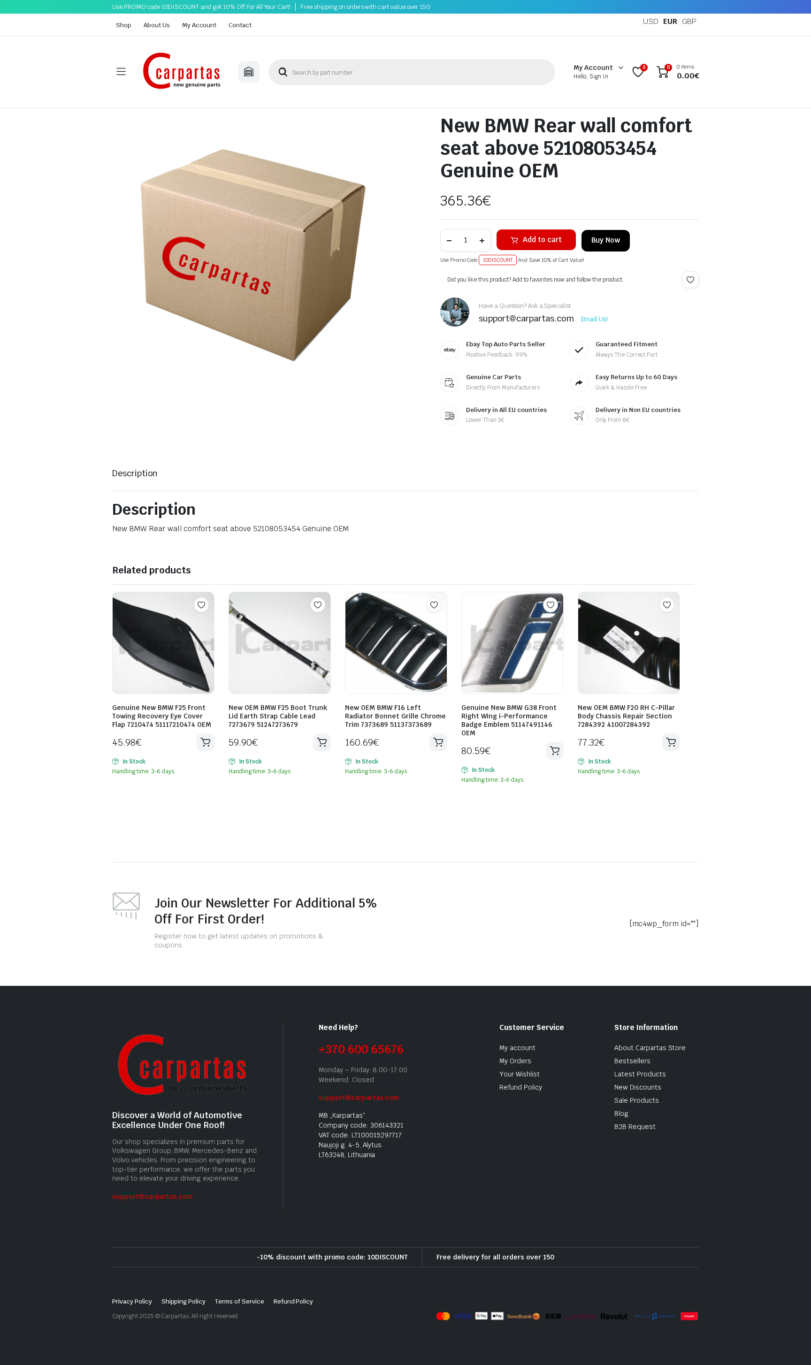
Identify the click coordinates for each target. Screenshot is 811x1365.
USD (650, 21)
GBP (689, 21)
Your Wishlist (519, 1074)
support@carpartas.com (152, 1196)
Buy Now (605, 240)
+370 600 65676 (361, 1049)
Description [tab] (135, 473)
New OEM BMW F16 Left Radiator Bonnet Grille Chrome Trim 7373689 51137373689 (395, 716)
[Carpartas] (181, 72)
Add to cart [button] (205, 742)
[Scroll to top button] (790, 1344)
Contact (240, 25)
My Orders (515, 1061)
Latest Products (640, 1074)
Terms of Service (239, 1301)
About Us (157, 25)
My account (517, 1048)
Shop (123, 25)
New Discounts (637, 1087)
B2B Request (635, 1126)
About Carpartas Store (650, 1048)
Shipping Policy (183, 1301)
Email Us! (594, 319)
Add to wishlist (690, 279)
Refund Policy (520, 1087)
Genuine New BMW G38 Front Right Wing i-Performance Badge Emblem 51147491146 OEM (509, 720)
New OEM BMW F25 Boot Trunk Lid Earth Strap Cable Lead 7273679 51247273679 (278, 716)
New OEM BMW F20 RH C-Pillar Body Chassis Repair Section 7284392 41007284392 (626, 716)
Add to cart (542, 239)
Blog (621, 1113)
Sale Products (636, 1100)
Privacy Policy (132, 1301)
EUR (670, 21)
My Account (199, 25)
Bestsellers (632, 1061)
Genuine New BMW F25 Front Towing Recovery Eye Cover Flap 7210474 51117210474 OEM (161, 716)
